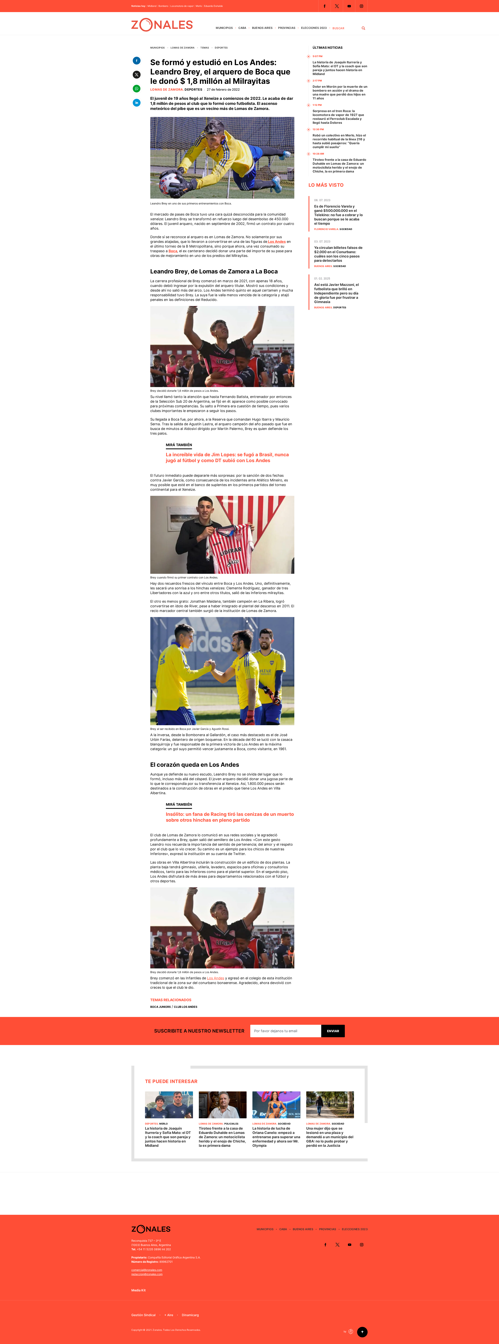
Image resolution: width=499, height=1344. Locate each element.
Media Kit (138, 1290)
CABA (242, 27)
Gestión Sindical (143, 1315)
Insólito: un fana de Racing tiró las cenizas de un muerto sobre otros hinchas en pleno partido (230, 817)
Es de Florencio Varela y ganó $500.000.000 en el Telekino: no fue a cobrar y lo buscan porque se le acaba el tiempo (338, 214)
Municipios (224, 27)
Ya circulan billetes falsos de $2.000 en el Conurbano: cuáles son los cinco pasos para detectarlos (338, 254)
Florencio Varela (326, 229)
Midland (152, 6)
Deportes (221, 47)
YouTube (349, 6)
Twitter (337, 6)
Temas (204, 47)
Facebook (324, 6)
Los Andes (276, 242)
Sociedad (346, 229)
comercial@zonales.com (146, 1269)
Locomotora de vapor (182, 6)
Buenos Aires (262, 27)
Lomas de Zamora (183, 47)
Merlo (199, 6)
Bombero (163, 6)
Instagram (361, 6)
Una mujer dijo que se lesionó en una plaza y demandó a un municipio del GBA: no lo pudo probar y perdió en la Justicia (329, 1137)
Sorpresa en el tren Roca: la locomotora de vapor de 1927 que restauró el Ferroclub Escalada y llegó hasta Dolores (338, 117)
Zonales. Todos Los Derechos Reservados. (177, 1329)
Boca (173, 251)
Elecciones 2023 (314, 27)
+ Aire (168, 1315)
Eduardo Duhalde (213, 6)
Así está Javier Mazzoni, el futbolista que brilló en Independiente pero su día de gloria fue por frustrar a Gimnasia (336, 293)
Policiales (231, 1123)
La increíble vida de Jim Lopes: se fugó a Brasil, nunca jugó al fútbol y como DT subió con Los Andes (227, 457)
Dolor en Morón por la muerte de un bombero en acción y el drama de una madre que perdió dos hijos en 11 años (340, 92)
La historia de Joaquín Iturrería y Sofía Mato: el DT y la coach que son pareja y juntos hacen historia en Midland (340, 68)
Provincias (286, 27)
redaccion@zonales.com (147, 1274)
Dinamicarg (190, 1315)
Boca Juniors (160, 1006)
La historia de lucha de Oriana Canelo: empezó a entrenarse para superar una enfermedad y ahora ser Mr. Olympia (276, 1137)
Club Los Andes (185, 1006)
